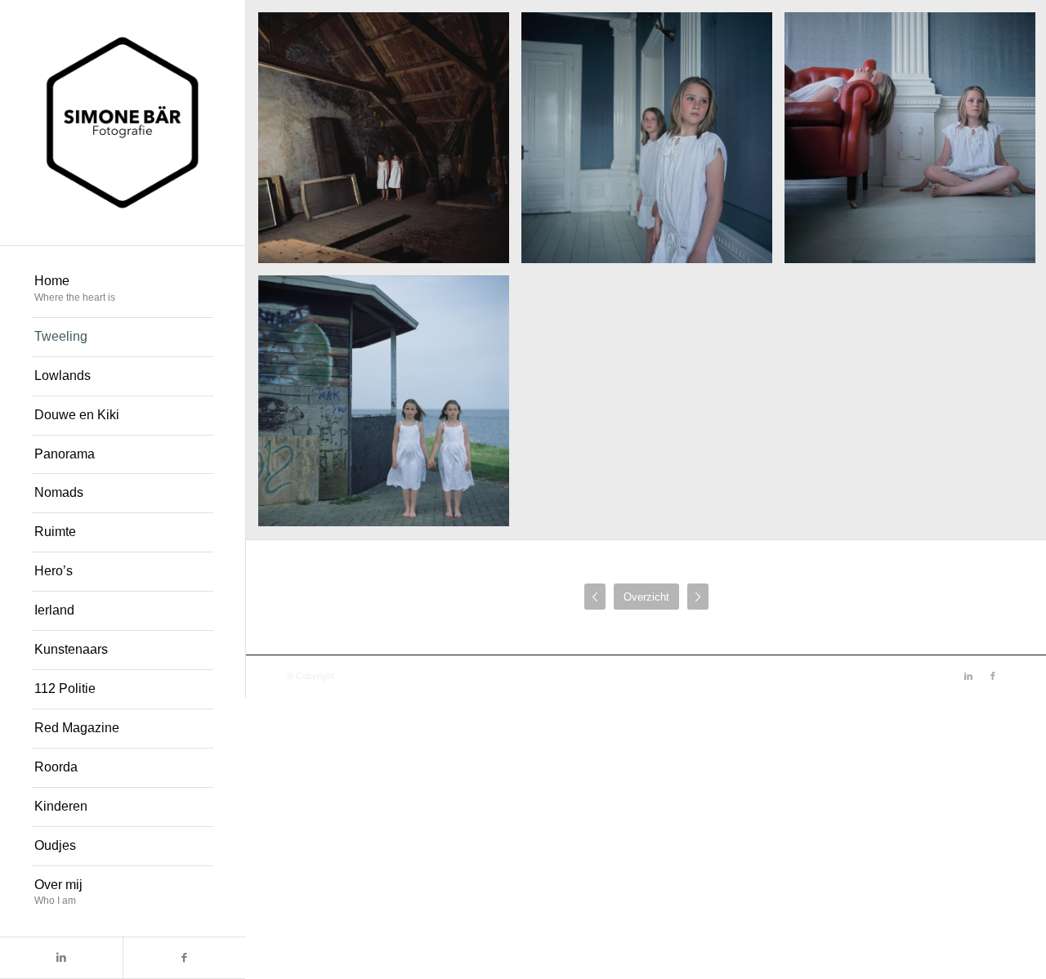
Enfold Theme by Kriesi (442, 676)
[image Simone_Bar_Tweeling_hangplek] (389, 407)
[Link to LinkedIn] (61, 957)
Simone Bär (365, 676)
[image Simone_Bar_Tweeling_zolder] (389, 143)
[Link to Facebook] (184, 957)
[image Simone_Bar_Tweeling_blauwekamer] (652, 143)
